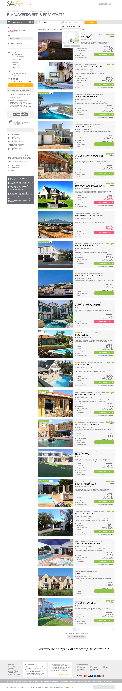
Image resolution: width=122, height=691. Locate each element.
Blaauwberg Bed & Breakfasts (89, 650)
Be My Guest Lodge (84, 513)
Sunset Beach (79, 154)
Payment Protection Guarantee (24, 121)
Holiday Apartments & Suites (17, 143)
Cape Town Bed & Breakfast (69, 650)
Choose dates (12, 31)
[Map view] (32, 22)
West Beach (15, 161)
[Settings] (106, 4)
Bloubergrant (79, 482)
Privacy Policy (12, 670)
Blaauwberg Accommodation (16, 136)
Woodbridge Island (24, 161)
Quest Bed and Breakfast (87, 424)
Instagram (83, 670)
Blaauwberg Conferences (15, 147)
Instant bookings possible (19, 73)
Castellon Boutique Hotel (88, 305)
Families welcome (16, 61)
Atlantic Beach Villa (85, 603)
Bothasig (20, 157)
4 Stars (21, 81)
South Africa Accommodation (79, 648)
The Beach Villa (82, 37)
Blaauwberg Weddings (14, 148)
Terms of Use (12, 673)
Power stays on (19, 56)
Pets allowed (15, 66)
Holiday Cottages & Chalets (17, 144)
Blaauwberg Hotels (13, 137)
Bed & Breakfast (32, 12)
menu (110, 4)
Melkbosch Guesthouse (86, 245)
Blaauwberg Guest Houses (15, 138)
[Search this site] (100, 4)
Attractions (11, 170)
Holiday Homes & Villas (16, 145)
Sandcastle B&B (83, 126)
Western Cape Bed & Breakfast (49, 650)
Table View (78, 64)
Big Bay (23, 156)
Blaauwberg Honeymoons (15, 149)
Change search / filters (76, 637)
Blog (107, 667)
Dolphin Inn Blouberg (86, 484)
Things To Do (11, 168)
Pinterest (95, 670)
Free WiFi (14, 64)
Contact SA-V (12, 667)
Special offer (17, 75)
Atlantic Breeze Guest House (89, 156)
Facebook (82, 667)
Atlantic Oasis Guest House (88, 66)
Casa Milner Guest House (87, 543)
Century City (26, 157)
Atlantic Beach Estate (14, 156)
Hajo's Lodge (81, 335)
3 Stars (13, 81)
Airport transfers (16, 59)
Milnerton (83, 333)
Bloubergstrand (79, 94)
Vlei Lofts (79, 573)
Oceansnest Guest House (87, 96)
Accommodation (21, 12)
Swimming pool (16, 67)
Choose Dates (75, 46)
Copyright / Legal (13, 671)
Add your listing (104, 687)
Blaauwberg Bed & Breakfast (16, 140)
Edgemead (19, 158)
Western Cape (41, 12)
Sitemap (70, 687)
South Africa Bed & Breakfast (99, 648)
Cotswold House (83, 364)
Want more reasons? (64, 674)
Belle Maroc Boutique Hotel (89, 215)
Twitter (95, 667)
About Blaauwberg (13, 167)
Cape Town (50, 12)
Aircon (13, 58)
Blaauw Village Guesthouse (88, 275)
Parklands (16, 160)
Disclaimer (11, 668)
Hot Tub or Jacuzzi (17, 54)
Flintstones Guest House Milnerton (92, 394)
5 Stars (29, 81)
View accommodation (104, 54)
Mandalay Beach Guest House (89, 186)
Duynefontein (12, 158)
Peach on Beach (83, 454)
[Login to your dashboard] (103, 4)
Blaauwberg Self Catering (15, 141)
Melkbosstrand (79, 124)
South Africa (11, 12)
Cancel (67, 46)
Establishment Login (14, 674)
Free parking (15, 62)
